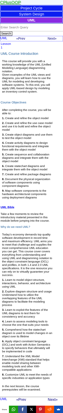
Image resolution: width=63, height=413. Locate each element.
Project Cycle (31, 8)
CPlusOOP (10, 2)
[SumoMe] (58, 409)
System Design (31, 14)
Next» (52, 38)
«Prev (20, 38)
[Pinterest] (40, 409)
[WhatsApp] (13, 409)
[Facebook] (22, 409)
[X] (31, 409)
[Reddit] (49, 409)
